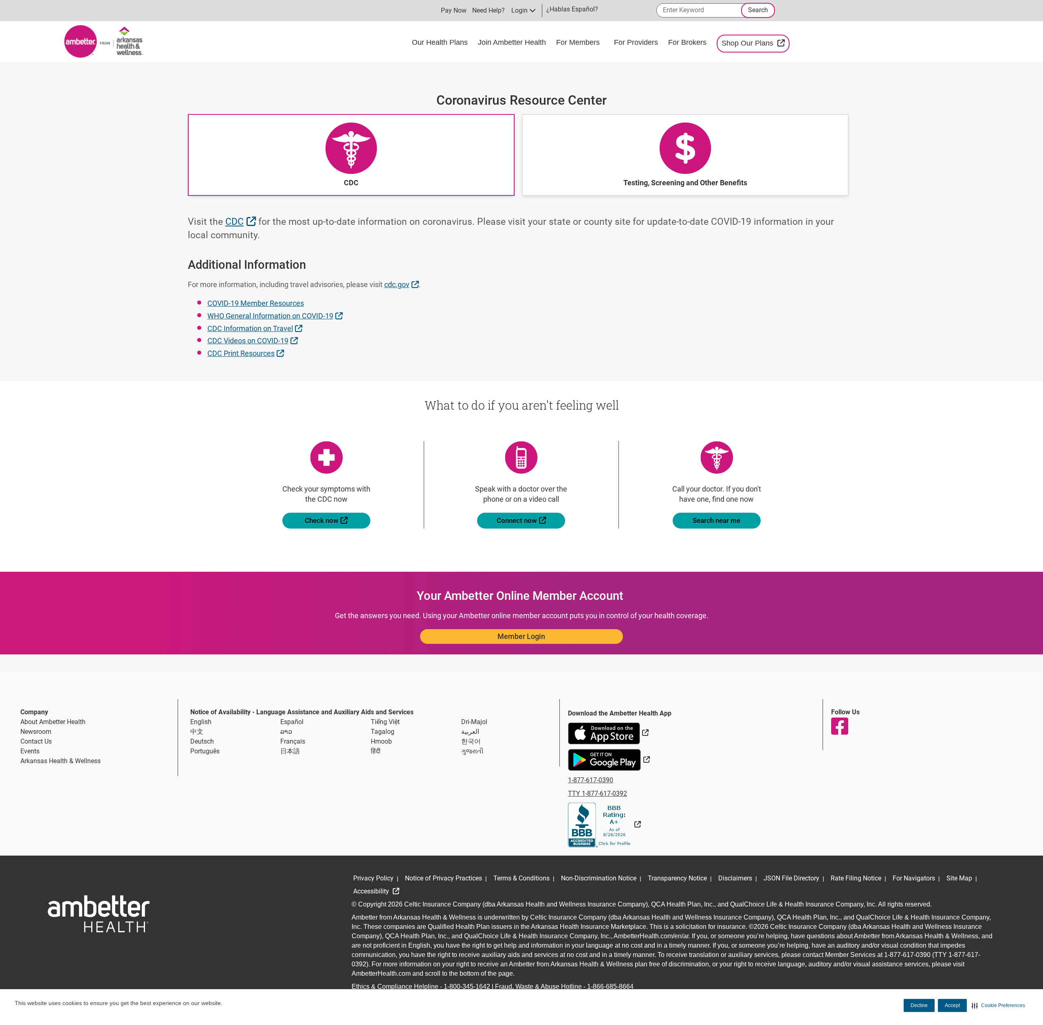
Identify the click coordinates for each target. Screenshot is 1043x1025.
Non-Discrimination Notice (598, 878)
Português (205, 751)
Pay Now (453, 10)
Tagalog (382, 731)
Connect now (531, 520)
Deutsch (202, 741)
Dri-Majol (474, 722)
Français (292, 741)
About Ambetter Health (53, 722)
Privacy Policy (373, 878)
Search (758, 10)
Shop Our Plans (756, 43)
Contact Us (36, 741)
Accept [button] (952, 1005)
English (200, 722)
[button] (998, 1005)
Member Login (521, 636)
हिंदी (376, 751)
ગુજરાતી (472, 751)
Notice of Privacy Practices (443, 878)
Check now (337, 520)
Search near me (716, 520)
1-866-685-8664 (610, 986)
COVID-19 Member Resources (255, 303)
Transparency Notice (677, 878)
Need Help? (488, 10)
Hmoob (381, 741)
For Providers (637, 42)
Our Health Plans (441, 42)
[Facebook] (839, 726)
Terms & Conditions (521, 878)
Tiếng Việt (385, 722)
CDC (241, 221)
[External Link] (604, 824)
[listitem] (351, 155)
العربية (470, 731)
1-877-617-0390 (590, 780)
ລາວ (286, 731)
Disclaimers (735, 878)
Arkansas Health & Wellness (60, 761)
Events (30, 751)
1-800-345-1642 (467, 986)
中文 (196, 731)
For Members (579, 42)
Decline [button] (919, 1005)
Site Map (959, 878)
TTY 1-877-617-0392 (597, 793)
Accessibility (372, 891)
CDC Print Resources (246, 353)
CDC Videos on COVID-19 (253, 340)
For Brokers (688, 42)
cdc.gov (402, 284)
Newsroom (35, 731)
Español (292, 722)
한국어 (471, 741)
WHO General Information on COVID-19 (276, 315)
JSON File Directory (791, 878)
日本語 (290, 751)
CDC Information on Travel (255, 328)
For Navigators (914, 878)
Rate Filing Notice (856, 878)
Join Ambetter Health (513, 42)
